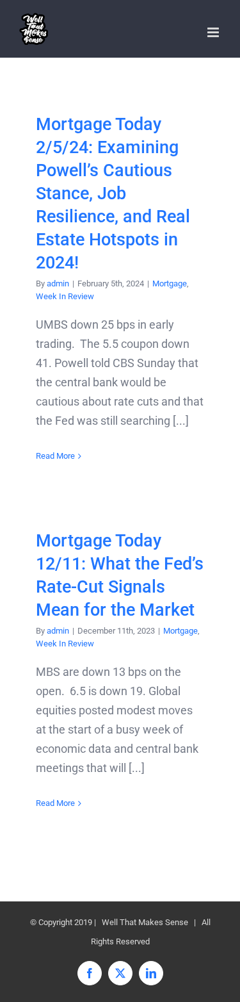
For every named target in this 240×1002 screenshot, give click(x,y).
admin (58, 283)
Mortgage (169, 283)
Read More (55, 456)
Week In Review (65, 296)
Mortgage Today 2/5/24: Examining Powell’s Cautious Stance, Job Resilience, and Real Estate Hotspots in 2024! (113, 193)
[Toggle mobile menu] (214, 32)
